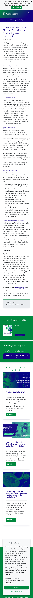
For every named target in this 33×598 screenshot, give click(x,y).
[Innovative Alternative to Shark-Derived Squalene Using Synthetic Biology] (16, 430)
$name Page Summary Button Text (17, 356)
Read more (11, 414)
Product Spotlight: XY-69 (15, 392)
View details (16, 8)
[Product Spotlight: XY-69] (16, 380)
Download (20, 335)
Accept (16, 588)
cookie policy (9, 583)
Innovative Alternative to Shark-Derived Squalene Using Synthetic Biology (15, 444)
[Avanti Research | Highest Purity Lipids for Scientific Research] (10, 13)
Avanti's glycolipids (20, 288)
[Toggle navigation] (29, 13)
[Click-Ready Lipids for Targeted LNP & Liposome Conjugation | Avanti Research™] (16, 479)
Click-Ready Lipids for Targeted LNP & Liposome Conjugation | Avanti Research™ (16, 494)
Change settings (16, 591)
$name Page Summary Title (14, 345)
